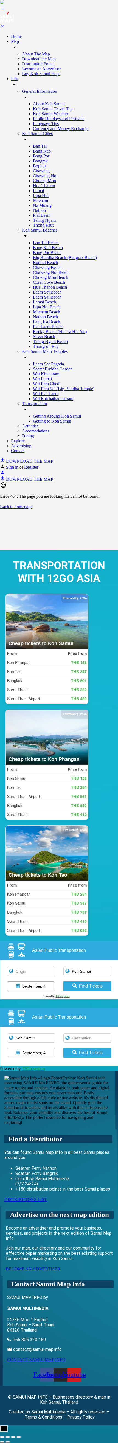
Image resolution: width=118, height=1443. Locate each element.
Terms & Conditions (43, 1417)
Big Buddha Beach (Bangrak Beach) (65, 257)
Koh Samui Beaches (39, 230)
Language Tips (46, 123)
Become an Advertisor (41, 68)
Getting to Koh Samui (52, 421)
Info (14, 78)
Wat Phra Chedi (46, 383)
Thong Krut (43, 225)
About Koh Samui (49, 104)
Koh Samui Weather (50, 113)
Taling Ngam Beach (50, 341)
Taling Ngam (44, 220)
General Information (39, 91)
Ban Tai (40, 146)
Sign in (12, 467)
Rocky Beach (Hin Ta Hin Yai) (60, 331)
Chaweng (41, 170)
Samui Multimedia (48, 1411)
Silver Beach (44, 336)
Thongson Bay (46, 346)
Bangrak (40, 161)
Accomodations (35, 431)
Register (31, 467)
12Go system (63, 996)
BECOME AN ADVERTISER (33, 1269)
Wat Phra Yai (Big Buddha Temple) (63, 388)
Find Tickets (91, 986)
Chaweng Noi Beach (51, 272)
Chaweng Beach (47, 267)
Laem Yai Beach (47, 297)
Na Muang (42, 205)
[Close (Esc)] (2, 1437)
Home (16, 36)
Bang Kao (42, 151)
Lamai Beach (44, 302)
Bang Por (41, 156)
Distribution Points (38, 63)
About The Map (36, 54)
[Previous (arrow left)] (2, 1442)
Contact (17, 450)
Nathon (39, 210)
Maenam (40, 200)
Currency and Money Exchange (60, 128)
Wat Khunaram (46, 374)
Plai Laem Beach (48, 326)
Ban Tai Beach (46, 242)
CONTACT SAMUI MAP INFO (36, 1359)
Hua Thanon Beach (50, 287)
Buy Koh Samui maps (41, 73)
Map (15, 41)
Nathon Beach (45, 316)
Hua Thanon (44, 185)
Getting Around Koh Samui (57, 416)
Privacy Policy (81, 1417)
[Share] (7, 1437)
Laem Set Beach (47, 292)
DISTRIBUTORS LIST (25, 1199)
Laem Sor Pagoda (48, 364)
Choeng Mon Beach (50, 277)
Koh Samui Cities (37, 133)
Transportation (34, 403)
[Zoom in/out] (18, 1437)
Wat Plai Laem (45, 393)
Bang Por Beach (47, 252)
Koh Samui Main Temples (45, 351)
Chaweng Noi (45, 175)
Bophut (39, 166)
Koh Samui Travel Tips (53, 108)
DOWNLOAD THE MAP (29, 461)
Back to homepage (16, 506)
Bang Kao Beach (48, 247)
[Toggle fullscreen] (13, 1437)
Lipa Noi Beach (47, 307)
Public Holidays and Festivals (58, 118)
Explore (18, 440)
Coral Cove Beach (49, 282)
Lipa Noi (41, 195)
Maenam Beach (46, 312)
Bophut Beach (45, 262)
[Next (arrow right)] (7, 1442)
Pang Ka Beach (46, 321)
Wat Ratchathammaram (53, 398)
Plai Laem (41, 215)
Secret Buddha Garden (52, 369)
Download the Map (39, 59)
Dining (28, 436)
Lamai (38, 190)
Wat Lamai (42, 378)
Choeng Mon (44, 180)
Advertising (21, 445)
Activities (30, 426)
